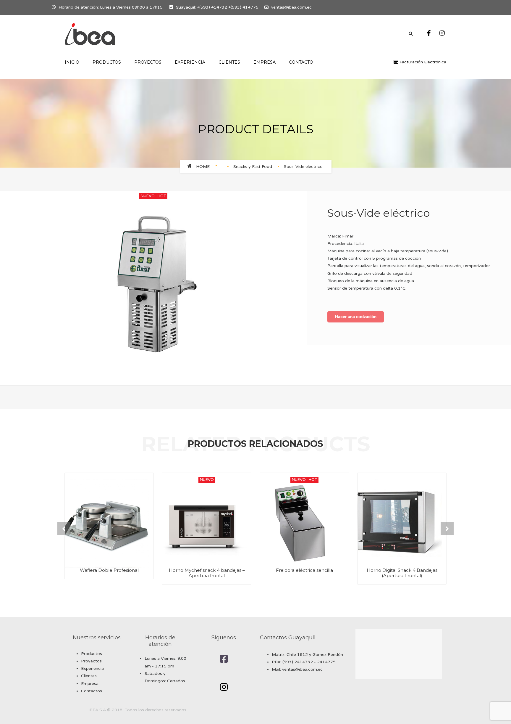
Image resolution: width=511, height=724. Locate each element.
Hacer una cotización (355, 316)
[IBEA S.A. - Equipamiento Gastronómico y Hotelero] (90, 34)
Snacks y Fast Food (252, 166)
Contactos (91, 691)
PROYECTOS (147, 62)
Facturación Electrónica (422, 62)
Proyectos (91, 661)
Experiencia (92, 668)
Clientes (229, 62)
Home (203, 166)
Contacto (301, 62)
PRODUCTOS (107, 62)
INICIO (72, 62)
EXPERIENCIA (190, 62)
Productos (91, 653)
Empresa (264, 62)
